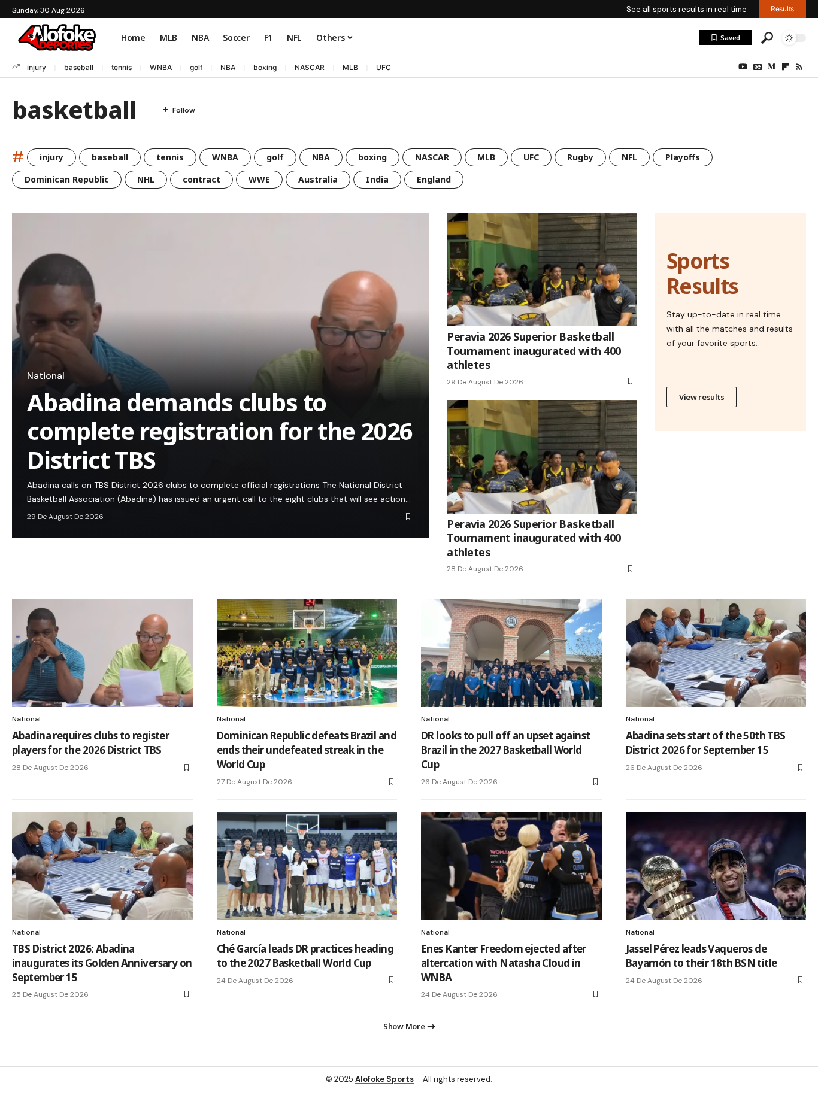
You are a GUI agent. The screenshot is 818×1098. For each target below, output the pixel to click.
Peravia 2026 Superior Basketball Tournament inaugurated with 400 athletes (533, 350)
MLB (350, 67)
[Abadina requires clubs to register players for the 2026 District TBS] (102, 653)
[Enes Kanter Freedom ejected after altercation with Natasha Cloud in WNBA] (511, 866)
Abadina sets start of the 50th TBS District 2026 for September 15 (706, 743)
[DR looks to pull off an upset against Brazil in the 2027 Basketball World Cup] (511, 653)
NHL (145, 179)
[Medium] (771, 67)
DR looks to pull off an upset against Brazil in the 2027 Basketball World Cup (505, 750)
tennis (121, 67)
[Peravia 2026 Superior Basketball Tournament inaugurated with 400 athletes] (542, 269)
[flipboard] (785, 67)
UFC (383, 67)
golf (196, 67)
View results (701, 397)
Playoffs (682, 157)
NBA (227, 67)
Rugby (580, 157)
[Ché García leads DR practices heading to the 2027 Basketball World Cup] (307, 866)
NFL (629, 157)
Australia (318, 179)
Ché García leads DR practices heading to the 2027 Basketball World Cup (305, 956)
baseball (78, 67)
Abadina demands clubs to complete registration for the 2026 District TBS (220, 431)
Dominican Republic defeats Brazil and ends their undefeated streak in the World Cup (306, 750)
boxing (265, 67)
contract (201, 179)
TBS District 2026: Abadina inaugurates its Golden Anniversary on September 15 (102, 963)
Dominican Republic (67, 179)
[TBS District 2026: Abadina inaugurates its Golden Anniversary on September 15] (102, 866)
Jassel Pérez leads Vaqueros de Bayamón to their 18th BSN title (701, 956)
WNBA (161, 67)
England (434, 179)
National (46, 376)
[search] (767, 37)
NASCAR (310, 67)
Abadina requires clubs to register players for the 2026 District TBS (90, 743)
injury (36, 67)
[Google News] (757, 67)
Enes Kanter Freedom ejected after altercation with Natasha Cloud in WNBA (503, 963)
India (377, 179)
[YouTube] (742, 67)
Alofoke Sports (384, 1079)
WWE (259, 179)
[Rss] (799, 67)
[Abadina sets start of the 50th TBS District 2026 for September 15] (716, 653)
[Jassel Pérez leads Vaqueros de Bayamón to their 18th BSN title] (716, 866)
